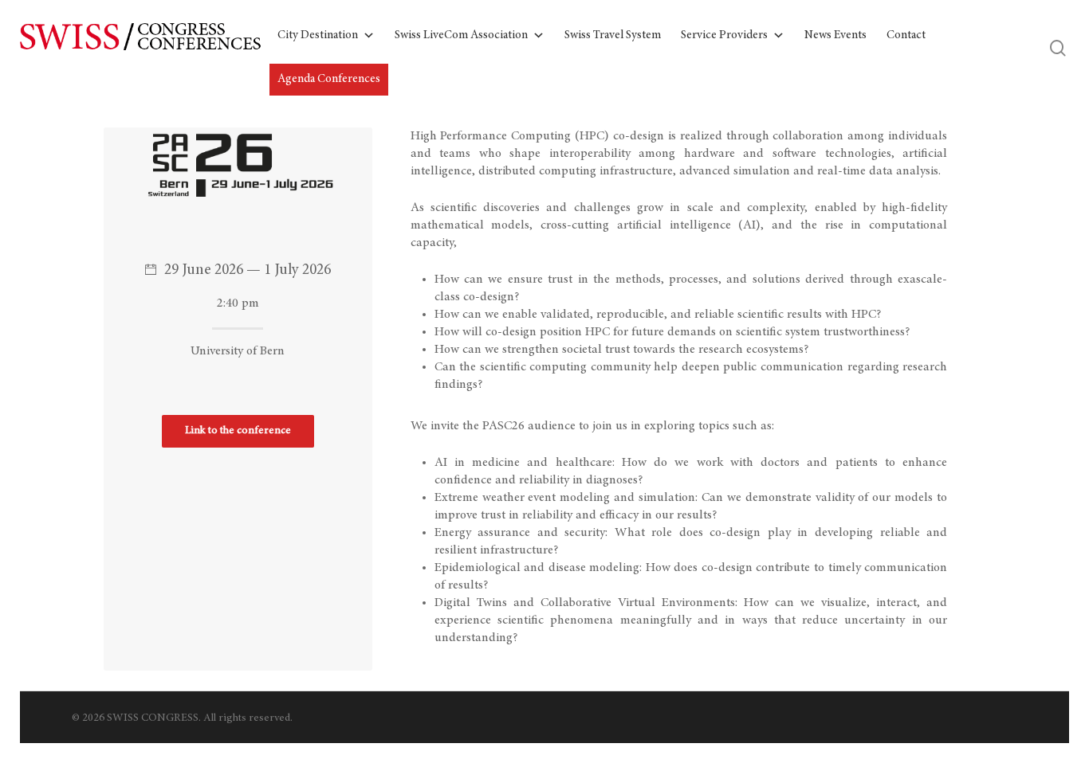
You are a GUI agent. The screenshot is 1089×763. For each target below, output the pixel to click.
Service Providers (724, 35)
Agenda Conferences (328, 79)
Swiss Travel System (612, 35)
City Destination (317, 35)
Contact (906, 35)
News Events (835, 35)
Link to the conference (238, 430)
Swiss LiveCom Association (461, 35)
